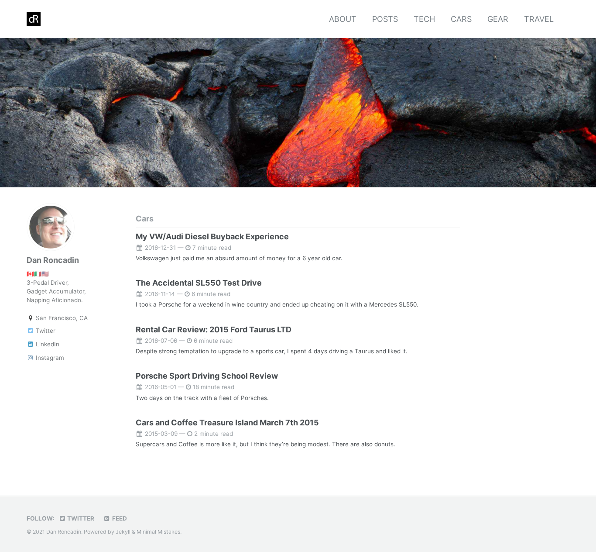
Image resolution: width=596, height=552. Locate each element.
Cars (461, 19)
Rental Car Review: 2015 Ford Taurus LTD (213, 329)
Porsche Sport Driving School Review (207, 375)
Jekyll (123, 531)
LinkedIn (46, 343)
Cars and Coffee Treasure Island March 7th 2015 (227, 422)
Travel (539, 19)
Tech (424, 19)
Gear (497, 19)
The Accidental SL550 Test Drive (199, 282)
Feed (119, 518)
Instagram (49, 357)
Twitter (44, 330)
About (342, 19)
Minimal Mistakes (158, 531)
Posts (385, 19)
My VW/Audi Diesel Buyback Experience (212, 236)
